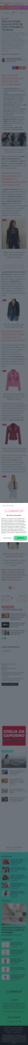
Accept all (20, 538)
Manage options (7, 538)
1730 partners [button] (10, 518)
